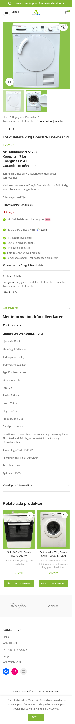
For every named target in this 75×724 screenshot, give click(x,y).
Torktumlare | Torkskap (51, 121)
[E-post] (23, 671)
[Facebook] (6, 671)
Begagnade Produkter (24, 117)
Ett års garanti (46, 564)
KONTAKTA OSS (12, 662)
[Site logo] (36, 12)
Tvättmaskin (60, 564)
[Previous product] (5, 129)
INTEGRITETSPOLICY (15, 650)
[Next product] (13, 129)
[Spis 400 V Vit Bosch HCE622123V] (19, 529)
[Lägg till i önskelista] (30, 515)
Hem (5, 117)
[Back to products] (9, 129)
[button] (19, 583)
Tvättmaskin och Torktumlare (19, 121)
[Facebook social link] (5, 3)
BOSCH (16, 292)
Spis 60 (16, 560)
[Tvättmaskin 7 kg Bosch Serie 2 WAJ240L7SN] (53, 529)
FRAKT (7, 637)
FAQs (6, 656)
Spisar (8, 560)
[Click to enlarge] (9, 82)
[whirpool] (18, 606)
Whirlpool (53, 606)
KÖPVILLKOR (10, 643)
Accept (36, 717)
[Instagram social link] (9, 3)
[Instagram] (14, 671)
